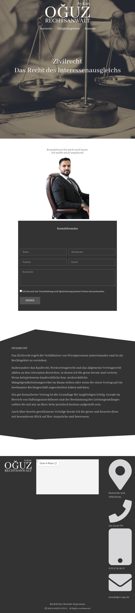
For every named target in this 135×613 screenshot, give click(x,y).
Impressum (79, 604)
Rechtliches (56, 604)
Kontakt (90, 29)
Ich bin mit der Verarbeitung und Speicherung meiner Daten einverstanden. (63, 291)
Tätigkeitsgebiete (68, 29)
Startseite (46, 29)
